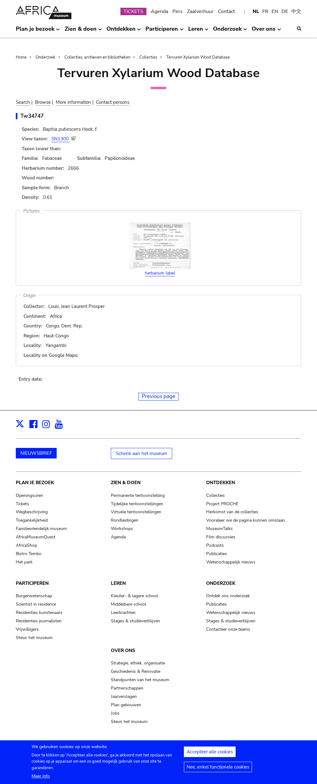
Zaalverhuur (200, 11)
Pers (177, 11)
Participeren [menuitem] (161, 31)
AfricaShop (26, 545)
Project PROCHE (222, 504)
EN (274, 11)
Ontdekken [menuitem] (121, 31)
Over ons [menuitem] (264, 31)
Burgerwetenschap (34, 596)
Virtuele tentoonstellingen (136, 512)
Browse (43, 102)
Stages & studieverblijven (135, 621)
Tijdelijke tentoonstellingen (137, 504)
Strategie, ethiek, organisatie (138, 663)
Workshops (122, 529)
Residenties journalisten (39, 621)
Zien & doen (126, 483)
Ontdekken (220, 483)
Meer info (41, 776)
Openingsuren (29, 495)
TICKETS (133, 11)
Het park (24, 562)
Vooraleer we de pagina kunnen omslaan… (247, 520)
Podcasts (215, 545)
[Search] (299, 28)
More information (73, 102)
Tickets (22, 504)
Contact (226, 11)
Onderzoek (45, 57)
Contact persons (112, 102)
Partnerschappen (127, 688)
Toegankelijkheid (32, 520)
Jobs (115, 713)
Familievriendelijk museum (41, 529)
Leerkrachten (123, 612)
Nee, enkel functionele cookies (218, 767)
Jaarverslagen (124, 696)
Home (21, 57)
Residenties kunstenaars (39, 612)
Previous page (158, 396)
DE (284, 11)
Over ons (123, 650)
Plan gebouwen (126, 705)
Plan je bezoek (35, 483)
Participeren (32, 583)
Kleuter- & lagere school (134, 596)
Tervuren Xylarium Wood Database (198, 57)
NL (256, 11)
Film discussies (220, 537)
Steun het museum (34, 638)
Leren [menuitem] (195, 31)
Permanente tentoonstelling (138, 495)
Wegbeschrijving (32, 512)
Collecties (148, 57)
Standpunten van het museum (140, 680)
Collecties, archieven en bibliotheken (97, 57)
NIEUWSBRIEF (36, 453)
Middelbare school (128, 604)
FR (265, 11)
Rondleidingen (124, 520)
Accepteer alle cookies (210, 752)
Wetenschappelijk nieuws (230, 562)
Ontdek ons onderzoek (228, 596)
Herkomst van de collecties (232, 512)
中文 (296, 11)
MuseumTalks (219, 529)
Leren (118, 583)
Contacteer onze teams (228, 629)
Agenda (159, 11)
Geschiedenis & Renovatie (135, 671)
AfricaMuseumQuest (35, 537)
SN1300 (60, 139)
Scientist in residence (36, 604)
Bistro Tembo (28, 554)
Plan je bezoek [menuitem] (35, 31)
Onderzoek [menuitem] (227, 31)
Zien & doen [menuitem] (81, 31)
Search (23, 102)
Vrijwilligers (27, 629)
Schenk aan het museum (141, 453)
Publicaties (216, 554)
